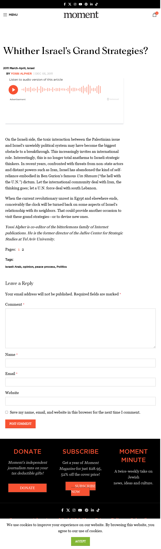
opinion (28, 266)
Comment (15, 304)
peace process (45, 266)
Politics (62, 266)
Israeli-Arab (13, 266)
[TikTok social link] (96, 4)
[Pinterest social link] (86, 4)
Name (11, 354)
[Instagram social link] (75, 4)
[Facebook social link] (64, 4)
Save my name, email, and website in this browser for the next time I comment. (75, 412)
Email (11, 373)
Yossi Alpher (21, 73)
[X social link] (70, 4)
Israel (31, 68)
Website (12, 392)
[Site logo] (80, 14)
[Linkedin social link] (91, 4)
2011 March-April (14, 68)
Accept (80, 541)
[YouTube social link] (80, 4)
